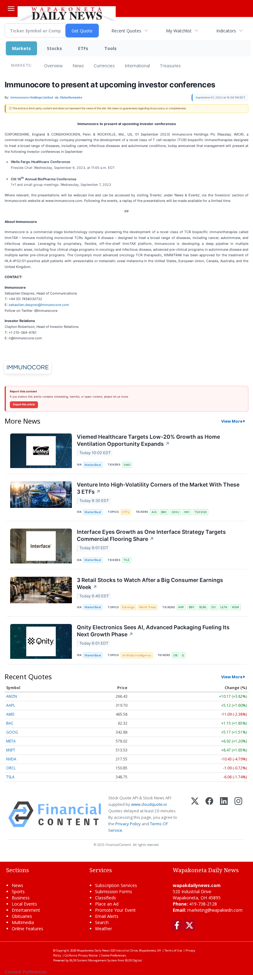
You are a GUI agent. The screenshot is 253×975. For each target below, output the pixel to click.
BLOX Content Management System (93, 960)
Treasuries (170, 66)
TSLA (10, 777)
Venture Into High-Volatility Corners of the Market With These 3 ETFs (158, 488)
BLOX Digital (133, 960)
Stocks (54, 48)
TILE (126, 560)
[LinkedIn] (224, 814)
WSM (235, 607)
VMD (127, 465)
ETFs (83, 48)
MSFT (10, 750)
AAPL (10, 705)
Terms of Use (173, 950)
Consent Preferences (26, 972)
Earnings (128, 607)
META (11, 741)
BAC (10, 723)
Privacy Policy (128, 823)
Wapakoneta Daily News (93, 950)
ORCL (11, 768)
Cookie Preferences (113, 955)
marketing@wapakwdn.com (215, 910)
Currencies (104, 66)
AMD (10, 714)
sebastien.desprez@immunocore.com (39, 305)
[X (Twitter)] (195, 814)
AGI (154, 512)
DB (175, 655)
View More (232, 421)
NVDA (11, 759)
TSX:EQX (200, 512)
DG (213, 607)
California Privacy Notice (80, 955)
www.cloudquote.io (149, 804)
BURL (203, 607)
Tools (110, 48)
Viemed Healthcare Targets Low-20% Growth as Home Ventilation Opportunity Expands (148, 440)
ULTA (223, 607)
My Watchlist (179, 31)
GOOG (12, 732)
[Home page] (67, 12)
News (78, 66)
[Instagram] (238, 814)
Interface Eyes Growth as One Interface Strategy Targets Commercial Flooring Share (151, 535)
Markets (21, 48)
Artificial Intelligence (136, 655)
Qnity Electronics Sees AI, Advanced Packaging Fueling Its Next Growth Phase (153, 631)
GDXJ (175, 512)
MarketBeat (93, 465)
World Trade (147, 607)
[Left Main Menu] (11, 9)
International (137, 66)
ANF (181, 607)
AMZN (11, 696)
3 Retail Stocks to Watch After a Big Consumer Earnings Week (150, 583)
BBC (164, 512)
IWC (187, 512)
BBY (192, 607)
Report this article (24, 404)
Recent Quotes (126, 31)
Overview (53, 66)
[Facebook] (209, 814)
